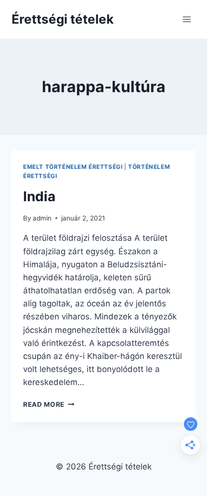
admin (42, 218)
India (39, 196)
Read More (49, 404)
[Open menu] (186, 19)
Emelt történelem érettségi (72, 166)
